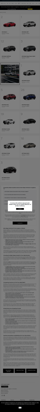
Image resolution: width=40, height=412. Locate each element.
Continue (20, 208)
